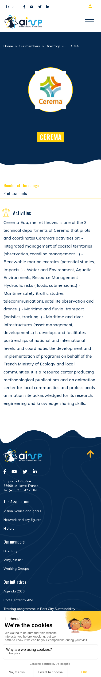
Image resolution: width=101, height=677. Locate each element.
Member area (91, 6)
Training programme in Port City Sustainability (39, 609)
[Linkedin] (47, 7)
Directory (10, 551)
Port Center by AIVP (19, 600)
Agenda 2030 (14, 591)
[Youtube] (31, 7)
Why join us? (13, 560)
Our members (14, 542)
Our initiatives (15, 582)
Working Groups (16, 568)
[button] (9, 6)
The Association (16, 501)
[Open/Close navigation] (89, 22)
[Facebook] (24, 7)
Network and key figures (22, 520)
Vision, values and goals (22, 511)
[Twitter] (40, 7)
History (9, 528)
